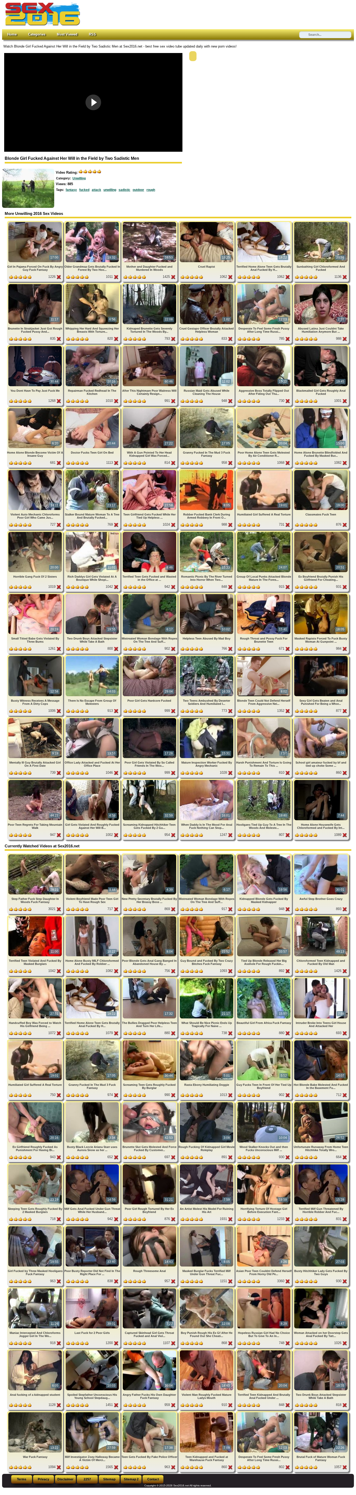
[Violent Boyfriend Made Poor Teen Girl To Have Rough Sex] (92, 855)
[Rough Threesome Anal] (150, 1227)
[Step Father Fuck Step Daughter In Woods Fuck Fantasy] (35, 855)
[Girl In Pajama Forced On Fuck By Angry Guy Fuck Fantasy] (35, 223)
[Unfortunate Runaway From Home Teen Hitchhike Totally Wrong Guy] (321, 1103)
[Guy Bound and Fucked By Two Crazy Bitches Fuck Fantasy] (207, 917)
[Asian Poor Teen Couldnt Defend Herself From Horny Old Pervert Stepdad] (264, 1227)
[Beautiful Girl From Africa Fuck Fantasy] (264, 979)
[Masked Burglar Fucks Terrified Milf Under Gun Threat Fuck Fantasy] (207, 1227)
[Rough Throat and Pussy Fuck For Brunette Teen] (264, 595)
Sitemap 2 (131, 1479)
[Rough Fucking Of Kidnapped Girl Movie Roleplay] (207, 1103)
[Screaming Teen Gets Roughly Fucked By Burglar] (150, 1041)
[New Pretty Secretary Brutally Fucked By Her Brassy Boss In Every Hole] (150, 855)
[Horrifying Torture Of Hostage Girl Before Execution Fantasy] (264, 1165)
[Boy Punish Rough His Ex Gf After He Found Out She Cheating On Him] (207, 1289)
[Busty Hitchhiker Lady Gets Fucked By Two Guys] (321, 1227)
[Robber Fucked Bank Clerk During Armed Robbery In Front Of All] (207, 471)
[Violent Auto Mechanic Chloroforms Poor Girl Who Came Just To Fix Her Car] (35, 471)
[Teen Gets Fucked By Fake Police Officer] (150, 1413)
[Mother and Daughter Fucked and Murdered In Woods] (150, 223)
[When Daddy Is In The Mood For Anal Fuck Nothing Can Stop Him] (207, 781)
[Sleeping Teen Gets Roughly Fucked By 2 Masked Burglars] (35, 1165)
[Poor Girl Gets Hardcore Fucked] (150, 657)
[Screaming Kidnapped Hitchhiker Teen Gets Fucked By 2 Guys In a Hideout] (150, 781)
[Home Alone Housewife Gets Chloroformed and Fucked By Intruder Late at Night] (321, 781)
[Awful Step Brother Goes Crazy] (321, 855)
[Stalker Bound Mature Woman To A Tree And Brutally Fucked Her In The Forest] (92, 471)
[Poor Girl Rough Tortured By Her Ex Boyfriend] (150, 1165)
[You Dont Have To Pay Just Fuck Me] (35, 347)
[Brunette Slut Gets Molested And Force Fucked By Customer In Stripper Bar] (150, 1103)
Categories (36, 34)
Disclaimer (65, 1479)
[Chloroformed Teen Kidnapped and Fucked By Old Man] (321, 917)
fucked (84, 190)
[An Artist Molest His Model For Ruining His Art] (207, 1165)
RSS (92, 34)
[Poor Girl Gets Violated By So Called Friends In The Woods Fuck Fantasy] (150, 719)
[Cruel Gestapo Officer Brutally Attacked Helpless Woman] (207, 285)
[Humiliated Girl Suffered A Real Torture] (264, 471)
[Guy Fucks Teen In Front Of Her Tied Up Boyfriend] (264, 1041)
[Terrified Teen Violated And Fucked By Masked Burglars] (35, 917)
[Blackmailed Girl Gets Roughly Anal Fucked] (321, 347)
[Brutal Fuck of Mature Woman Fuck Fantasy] (321, 1413)
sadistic (124, 190)
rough (150, 190)
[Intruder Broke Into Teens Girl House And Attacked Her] (321, 979)
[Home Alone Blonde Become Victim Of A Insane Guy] (35, 409)
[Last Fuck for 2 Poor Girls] (92, 1289)
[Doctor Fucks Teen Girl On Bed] (92, 409)
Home (12, 34)
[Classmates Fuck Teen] (321, 471)
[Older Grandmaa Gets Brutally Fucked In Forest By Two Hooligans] (92, 223)
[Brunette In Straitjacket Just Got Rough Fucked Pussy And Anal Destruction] (35, 285)
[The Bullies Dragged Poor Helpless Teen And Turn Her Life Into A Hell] (150, 979)
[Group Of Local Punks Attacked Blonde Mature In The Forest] (264, 533)
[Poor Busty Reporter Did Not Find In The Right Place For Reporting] (92, 1227)
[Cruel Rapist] (207, 223)
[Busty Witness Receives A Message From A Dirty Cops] (35, 657)
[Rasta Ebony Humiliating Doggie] (207, 1041)
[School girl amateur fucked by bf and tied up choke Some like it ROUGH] (321, 719)
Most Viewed (67, 34)
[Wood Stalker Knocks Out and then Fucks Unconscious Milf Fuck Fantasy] (264, 1103)
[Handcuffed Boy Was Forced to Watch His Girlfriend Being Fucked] (35, 979)
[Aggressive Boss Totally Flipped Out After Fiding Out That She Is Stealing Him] (264, 347)
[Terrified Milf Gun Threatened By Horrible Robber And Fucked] (321, 1165)
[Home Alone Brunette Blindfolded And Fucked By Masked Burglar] (321, 409)
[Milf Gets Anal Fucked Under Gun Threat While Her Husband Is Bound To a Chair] (92, 1165)
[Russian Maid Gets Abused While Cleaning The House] (207, 347)
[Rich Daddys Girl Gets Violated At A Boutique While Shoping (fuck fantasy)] (92, 533)
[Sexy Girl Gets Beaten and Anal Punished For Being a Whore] (321, 657)
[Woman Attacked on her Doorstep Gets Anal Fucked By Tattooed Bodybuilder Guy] (321, 1289)
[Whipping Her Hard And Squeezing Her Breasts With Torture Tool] (92, 285)
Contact (153, 1479)
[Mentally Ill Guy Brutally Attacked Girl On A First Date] (35, 719)
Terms (21, 1479)
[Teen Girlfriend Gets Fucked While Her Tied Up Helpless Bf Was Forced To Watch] (150, 471)
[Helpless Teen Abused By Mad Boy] (207, 595)
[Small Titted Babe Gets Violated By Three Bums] (35, 595)
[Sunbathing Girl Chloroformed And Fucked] (321, 223)
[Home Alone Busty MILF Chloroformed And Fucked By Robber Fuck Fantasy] (92, 917)
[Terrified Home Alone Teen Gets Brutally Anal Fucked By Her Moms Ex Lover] (264, 223)
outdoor (138, 190)
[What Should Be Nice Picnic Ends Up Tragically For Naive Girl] (207, 979)
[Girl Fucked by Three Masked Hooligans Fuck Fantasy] (35, 1227)
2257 (87, 1479)
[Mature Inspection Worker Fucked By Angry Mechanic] (207, 719)
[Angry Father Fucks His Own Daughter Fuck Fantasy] (150, 1351)
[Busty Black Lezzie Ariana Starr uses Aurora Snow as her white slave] (92, 1103)
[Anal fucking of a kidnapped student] (35, 1351)
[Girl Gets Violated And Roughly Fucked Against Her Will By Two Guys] (92, 781)
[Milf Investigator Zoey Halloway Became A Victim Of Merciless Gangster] (92, 1413)
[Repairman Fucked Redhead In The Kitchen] (92, 347)
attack (96, 190)
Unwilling (79, 178)
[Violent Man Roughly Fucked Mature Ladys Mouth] (207, 1351)
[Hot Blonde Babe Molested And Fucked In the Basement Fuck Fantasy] (321, 1041)
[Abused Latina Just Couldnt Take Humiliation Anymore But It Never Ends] (321, 285)
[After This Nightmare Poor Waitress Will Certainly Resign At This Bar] (150, 347)
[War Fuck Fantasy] (35, 1413)
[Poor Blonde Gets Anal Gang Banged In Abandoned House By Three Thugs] (150, 917)
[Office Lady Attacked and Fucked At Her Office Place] (92, 719)
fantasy (71, 190)
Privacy (43, 1479)
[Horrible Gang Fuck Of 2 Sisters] (35, 533)
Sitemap (109, 1479)
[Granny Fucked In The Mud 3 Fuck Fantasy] (207, 409)
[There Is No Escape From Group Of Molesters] (92, 657)
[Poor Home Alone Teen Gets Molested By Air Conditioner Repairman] (264, 409)
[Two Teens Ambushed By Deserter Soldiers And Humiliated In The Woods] (207, 657)
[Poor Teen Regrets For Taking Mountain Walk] (35, 781)
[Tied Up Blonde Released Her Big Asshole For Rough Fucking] (264, 917)
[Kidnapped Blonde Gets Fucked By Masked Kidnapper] (264, 855)
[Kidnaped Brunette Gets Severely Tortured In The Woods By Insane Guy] (150, 285)
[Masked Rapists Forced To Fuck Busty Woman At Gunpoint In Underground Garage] (321, 595)
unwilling (109, 190)
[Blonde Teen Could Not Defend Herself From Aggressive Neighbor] (264, 657)
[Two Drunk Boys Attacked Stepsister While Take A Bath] (92, 595)
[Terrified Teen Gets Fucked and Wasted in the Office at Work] (150, 533)
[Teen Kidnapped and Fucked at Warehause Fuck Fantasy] (207, 1413)
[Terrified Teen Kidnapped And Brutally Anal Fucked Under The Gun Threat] (264, 1351)
